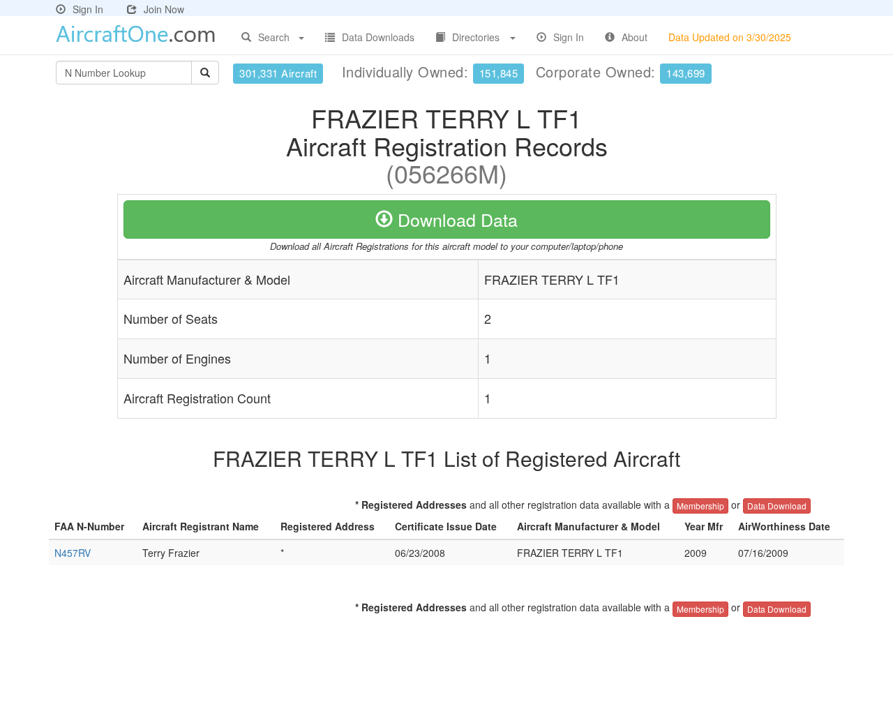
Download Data (455, 219)
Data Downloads (378, 37)
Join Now (164, 9)
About (634, 37)
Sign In (88, 9)
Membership (700, 506)
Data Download (776, 506)
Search (274, 37)
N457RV (72, 553)
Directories (476, 37)
